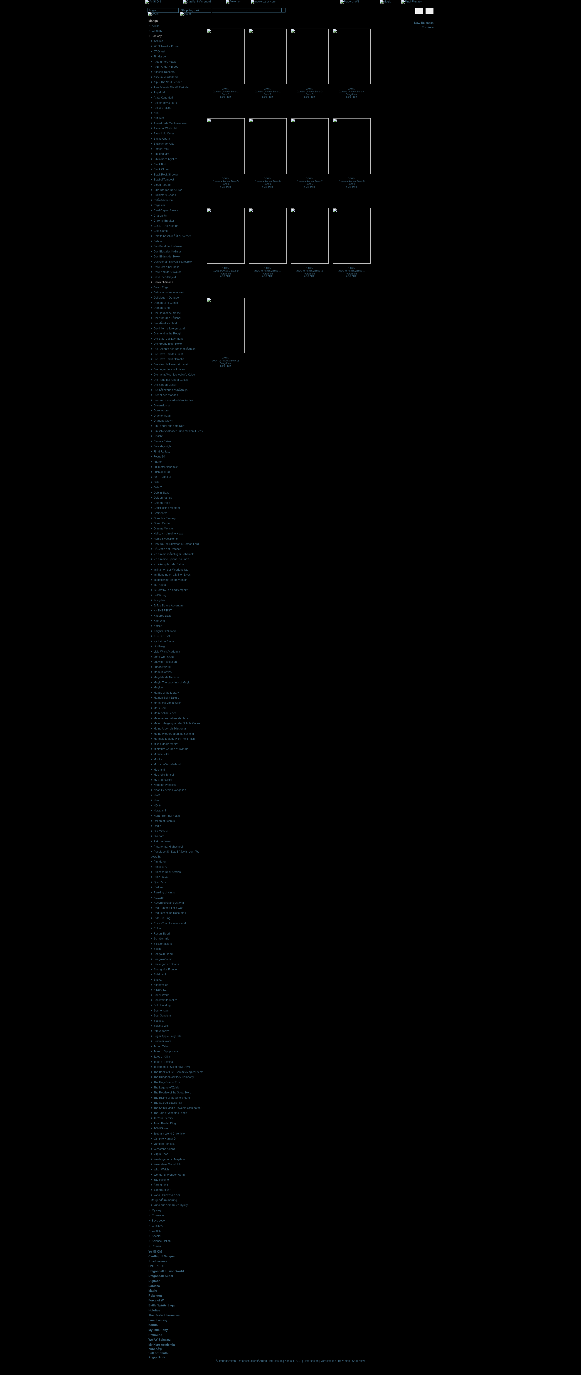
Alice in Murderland (166, 77)
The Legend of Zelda (166, 1087)
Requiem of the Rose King (170, 913)
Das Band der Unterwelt (168, 246)
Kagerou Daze (163, 615)
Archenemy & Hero (165, 102)
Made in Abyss (163, 672)
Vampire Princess (164, 1143)
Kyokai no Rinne (164, 641)
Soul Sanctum (162, 1015)
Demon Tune (162, 307)
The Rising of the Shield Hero (172, 1097)
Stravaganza (161, 1031)
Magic (152, 1290)
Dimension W (162, 405)
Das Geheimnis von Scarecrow (173, 261)
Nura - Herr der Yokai (167, 815)
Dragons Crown (163, 420)
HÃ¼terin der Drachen (167, 549)
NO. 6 (157, 805)
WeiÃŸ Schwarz (159, 1339)
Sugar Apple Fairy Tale (168, 1036)
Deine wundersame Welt (169, 292)
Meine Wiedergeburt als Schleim (174, 733)
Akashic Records (164, 72)
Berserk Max (161, 149)
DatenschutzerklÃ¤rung (252, 1361)
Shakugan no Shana (166, 964)
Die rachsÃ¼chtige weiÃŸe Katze (174, 374)
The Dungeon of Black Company (174, 1077)
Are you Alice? (162, 107)
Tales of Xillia (162, 1056)
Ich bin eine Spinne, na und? (171, 559)
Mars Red (160, 708)
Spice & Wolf (161, 1025)
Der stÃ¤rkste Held (165, 323)
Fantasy (157, 36)
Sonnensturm (162, 1010)
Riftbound (155, 1335)
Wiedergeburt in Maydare (169, 1159)
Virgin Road (161, 1154)
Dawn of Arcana (163, 282)
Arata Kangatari (163, 97)
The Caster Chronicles (164, 1315)
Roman (156, 1246)
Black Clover (161, 169)
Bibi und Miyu (162, 154)
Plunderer (160, 861)
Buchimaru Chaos (165, 195)
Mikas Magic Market (166, 744)
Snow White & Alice (165, 1000)
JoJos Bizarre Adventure (169, 605)
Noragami (160, 810)
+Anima (158, 41)
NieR (157, 795)
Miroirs (158, 759)
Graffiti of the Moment (167, 507)
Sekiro (158, 948)
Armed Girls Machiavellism (170, 123)
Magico (158, 687)
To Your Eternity (163, 1118)
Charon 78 (160, 215)
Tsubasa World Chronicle (169, 1133)
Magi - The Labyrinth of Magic (172, 682)
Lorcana (154, 1286)
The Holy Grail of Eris (167, 1082)
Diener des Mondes (166, 395)
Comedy (157, 30)
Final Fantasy (162, 451)
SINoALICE (161, 990)
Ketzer (158, 626)
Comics (156, 1230)
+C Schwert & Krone (166, 46)
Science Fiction (161, 1241)
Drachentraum (162, 415)
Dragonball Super (160, 1276)
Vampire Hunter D (165, 1138)
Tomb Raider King (165, 1123)
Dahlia (158, 241)
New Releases (423, 23)
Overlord (159, 836)
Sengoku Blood (163, 954)
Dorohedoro (161, 410)
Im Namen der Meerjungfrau (171, 569)
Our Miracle (161, 831)
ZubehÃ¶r (155, 1349)
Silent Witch (161, 985)
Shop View (358, 1361)
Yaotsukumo (161, 1179)
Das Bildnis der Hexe (167, 256)
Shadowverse (157, 1261)
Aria (156, 113)
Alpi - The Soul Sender (168, 82)
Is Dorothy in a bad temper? (171, 590)
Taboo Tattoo (162, 1046)
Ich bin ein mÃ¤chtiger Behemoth (174, 554)
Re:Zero (159, 897)
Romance (158, 1215)
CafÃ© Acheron (163, 200)
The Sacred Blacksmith (168, 1102)
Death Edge (161, 287)
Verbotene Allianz (164, 1149)
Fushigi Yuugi (162, 472)
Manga (153, 20)
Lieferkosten (311, 1361)
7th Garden (160, 56)
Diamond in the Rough (168, 333)
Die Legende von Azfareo (169, 369)
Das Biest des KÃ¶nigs (168, 251)
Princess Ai (160, 866)
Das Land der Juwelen (168, 272)
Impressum (276, 1361)
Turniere (427, 27)
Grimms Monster (164, 528)
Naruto (153, 1325)
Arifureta (159, 118)
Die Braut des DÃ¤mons (168, 338)
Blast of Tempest (164, 179)
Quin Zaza (160, 882)
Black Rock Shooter (166, 174)
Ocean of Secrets (164, 821)
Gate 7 (158, 487)
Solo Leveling (162, 1005)
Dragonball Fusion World (166, 1271)
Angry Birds (156, 1357)
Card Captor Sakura (166, 210)
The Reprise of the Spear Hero (172, 1092)
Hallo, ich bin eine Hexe (168, 533)
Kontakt (289, 1361)
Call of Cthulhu (159, 1353)
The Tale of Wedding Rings (170, 1113)
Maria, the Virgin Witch (167, 703)
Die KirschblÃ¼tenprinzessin (171, 364)
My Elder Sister (163, 779)
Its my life (159, 600)
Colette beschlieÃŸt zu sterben (173, 236)
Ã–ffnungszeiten (226, 1361)
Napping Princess (165, 784)
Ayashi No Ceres (164, 133)
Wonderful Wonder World (169, 1174)
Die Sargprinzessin (165, 384)
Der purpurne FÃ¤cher (167, 318)
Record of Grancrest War (169, 902)
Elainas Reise (162, 441)
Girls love (157, 1225)
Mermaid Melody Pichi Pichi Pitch (174, 738)
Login (152, 10)
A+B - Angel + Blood (166, 66)
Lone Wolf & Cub (164, 656)
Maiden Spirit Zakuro (166, 697)
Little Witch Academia (167, 651)
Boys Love (158, 1220)
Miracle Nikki (162, 754)
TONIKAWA (161, 1128)
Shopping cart (190, 10)
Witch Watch (161, 1169)
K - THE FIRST (163, 610)
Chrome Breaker (164, 220)
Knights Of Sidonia (165, 631)
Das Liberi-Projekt (165, 277)
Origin (157, 826)
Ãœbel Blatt (161, 1185)
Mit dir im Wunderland (167, 764)
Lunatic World (162, 667)
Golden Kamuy (163, 497)
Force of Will (157, 1300)
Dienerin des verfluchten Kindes (173, 400)
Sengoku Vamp (163, 959)
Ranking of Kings (164, 892)
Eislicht (158, 436)
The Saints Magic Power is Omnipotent (177, 1108)
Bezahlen (344, 1361)
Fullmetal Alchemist (165, 467)
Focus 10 (159, 456)
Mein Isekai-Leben (165, 713)
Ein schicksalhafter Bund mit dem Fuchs (178, 431)
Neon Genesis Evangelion (170, 790)
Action (156, 25)
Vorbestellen (328, 1361)
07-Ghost (159, 51)
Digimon (154, 1281)
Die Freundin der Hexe (168, 343)
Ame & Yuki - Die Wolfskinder (172, 87)
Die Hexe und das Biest (168, 354)
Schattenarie (161, 938)
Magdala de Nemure (166, 677)
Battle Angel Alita (164, 143)
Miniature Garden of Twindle (171, 749)
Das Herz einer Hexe (167, 267)
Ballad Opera (162, 138)
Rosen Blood (162, 933)
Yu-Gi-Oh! (155, 1251)
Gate (157, 482)
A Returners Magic (165, 61)
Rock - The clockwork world (170, 923)
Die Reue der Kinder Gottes (171, 379)
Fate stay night (163, 446)
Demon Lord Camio (166, 302)
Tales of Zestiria (163, 1061)
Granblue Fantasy (165, 518)
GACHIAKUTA (162, 477)
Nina (157, 800)
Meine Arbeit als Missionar (170, 728)
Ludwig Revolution (165, 661)
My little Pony (158, 1330)
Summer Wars (162, 1041)
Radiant (158, 887)
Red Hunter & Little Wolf (168, 908)
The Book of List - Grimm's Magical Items (178, 1072)
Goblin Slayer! (162, 492)
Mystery (156, 1210)
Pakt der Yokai (162, 841)
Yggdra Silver (162, 1190)
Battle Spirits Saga (161, 1305)
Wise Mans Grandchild (168, 1164)
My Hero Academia (161, 1344)
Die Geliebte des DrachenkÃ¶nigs (174, 349)
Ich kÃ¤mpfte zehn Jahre (169, 564)
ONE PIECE (156, 1266)
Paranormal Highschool (168, 846)
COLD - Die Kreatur (166, 226)
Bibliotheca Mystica (165, 159)
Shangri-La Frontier (166, 969)
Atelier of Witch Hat (165, 128)
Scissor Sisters (163, 943)
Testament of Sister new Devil (172, 1066)
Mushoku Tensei (164, 774)
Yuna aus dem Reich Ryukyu (171, 1205)
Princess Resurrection (167, 872)
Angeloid (159, 92)
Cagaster (159, 205)
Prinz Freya (161, 877)
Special (156, 1236)
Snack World (161, 995)
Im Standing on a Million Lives (172, 574)
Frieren (158, 461)
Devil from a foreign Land (169, 328)
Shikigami (160, 974)
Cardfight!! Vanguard (162, 1256)
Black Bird (160, 164)
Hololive (154, 1310)
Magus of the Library (166, 692)
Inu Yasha (160, 584)
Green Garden (162, 523)
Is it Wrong (160, 595)
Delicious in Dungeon (167, 297)
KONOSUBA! (162, 636)
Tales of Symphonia (166, 1051)
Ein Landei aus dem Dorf (169, 426)
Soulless (159, 1020)
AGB (298, 1361)
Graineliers (160, 513)
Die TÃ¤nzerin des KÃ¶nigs (170, 390)
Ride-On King (162, 918)
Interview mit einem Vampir (170, 579)
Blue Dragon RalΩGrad (168, 190)
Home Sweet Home (166, 538)
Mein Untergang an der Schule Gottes (177, 723)
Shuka (158, 979)
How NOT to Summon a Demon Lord (176, 544)
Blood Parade (162, 184)
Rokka (158, 928)
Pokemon (155, 1295)
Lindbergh (160, 646)
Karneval (159, 620)
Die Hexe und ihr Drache (169, 359)
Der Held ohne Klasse (167, 313)
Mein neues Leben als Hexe (171, 718)
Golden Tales (162, 502)
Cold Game (161, 230)
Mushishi (159, 769)
